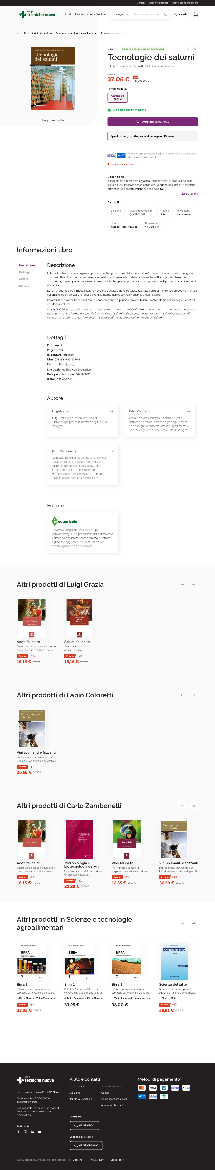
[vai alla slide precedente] (182, 584)
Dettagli (24, 272)
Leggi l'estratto (53, 120)
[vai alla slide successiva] (193, 584)
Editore (24, 285)
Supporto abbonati (158, 3)
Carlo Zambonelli (155, 66)
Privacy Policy (96, 1160)
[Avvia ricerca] (166, 14)
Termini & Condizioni (81, 1099)
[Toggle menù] (18, 14)
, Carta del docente (148, 157)
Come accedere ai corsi (185, 3)
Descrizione (27, 265)
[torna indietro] (19, 33)
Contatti (141, 3)
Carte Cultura (77, 1086)
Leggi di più (190, 193)
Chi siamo (75, 1092)
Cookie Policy (117, 1160)
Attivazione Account (112, 1105)
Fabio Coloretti (135, 66)
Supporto (77, 1160)
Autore (24, 279)
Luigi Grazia (117, 66)
